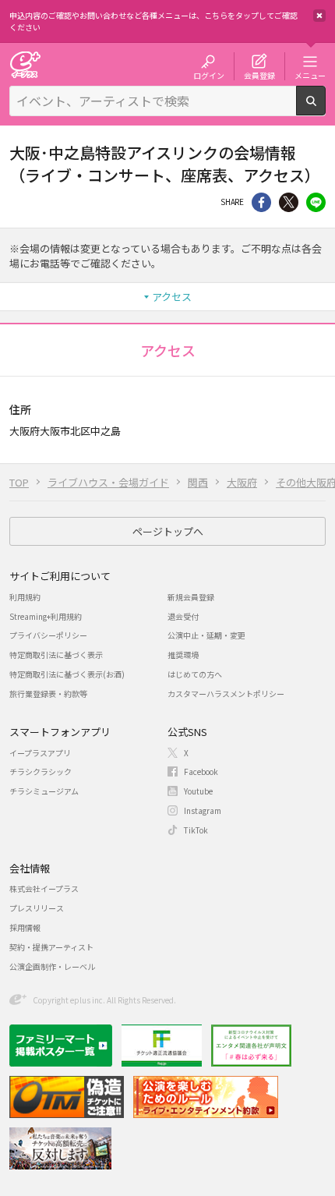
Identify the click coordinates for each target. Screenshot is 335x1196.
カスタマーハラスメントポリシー (226, 693)
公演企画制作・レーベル (52, 966)
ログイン (208, 74)
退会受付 (183, 616)
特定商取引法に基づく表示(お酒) (67, 674)
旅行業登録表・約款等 (48, 693)
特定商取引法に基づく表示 (56, 654)
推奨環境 (183, 654)
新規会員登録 (191, 597)
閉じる (319, 15)
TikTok (196, 830)
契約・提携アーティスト (51, 947)
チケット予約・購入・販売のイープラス (25, 64)
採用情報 (25, 927)
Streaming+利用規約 (45, 616)
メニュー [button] (310, 74)
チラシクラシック (40, 771)
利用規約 (25, 597)
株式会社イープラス (44, 888)
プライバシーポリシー (48, 635)
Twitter (288, 202)
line (316, 202)
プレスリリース (36, 908)
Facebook (201, 771)
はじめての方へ (195, 674)
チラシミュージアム (44, 791)
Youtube (198, 791)
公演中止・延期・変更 (206, 635)
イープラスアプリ (40, 753)
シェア (261, 202)
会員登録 (259, 74)
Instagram (202, 810)
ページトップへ (167, 531)
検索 (325, 109)
